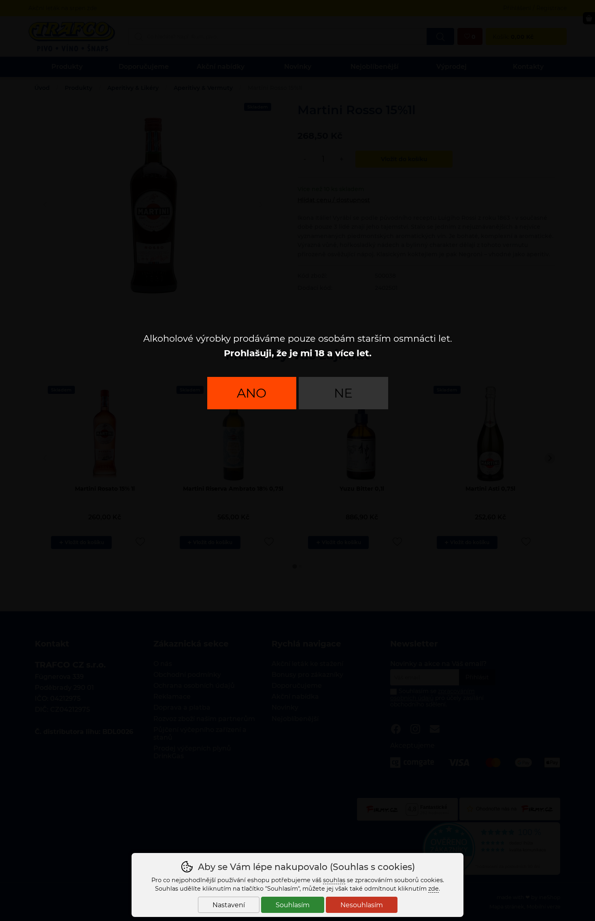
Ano (251, 393)
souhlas (334, 880)
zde (433, 888)
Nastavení (228, 905)
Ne (343, 393)
